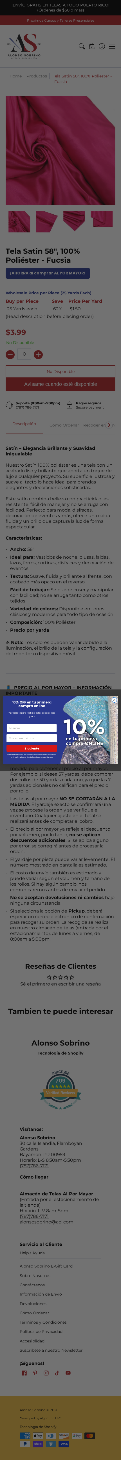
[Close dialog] (114, 699)
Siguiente (31, 748)
